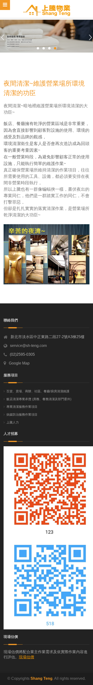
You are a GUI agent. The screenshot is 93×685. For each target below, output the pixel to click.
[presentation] (2, 37)
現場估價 (26, 657)
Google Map (19, 363)
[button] (38, 48)
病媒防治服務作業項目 (21, 414)
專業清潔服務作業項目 (21, 406)
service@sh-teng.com (28, 346)
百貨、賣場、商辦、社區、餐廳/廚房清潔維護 (37, 391)
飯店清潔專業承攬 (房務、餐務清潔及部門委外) (38, 399)
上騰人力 (12, 422)
